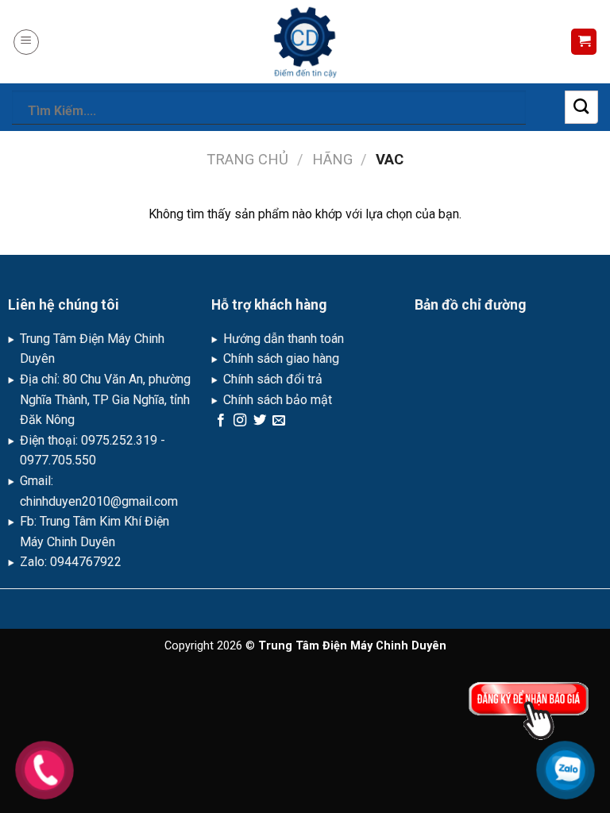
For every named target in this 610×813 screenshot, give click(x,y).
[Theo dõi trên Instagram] (240, 421)
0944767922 (86, 561)
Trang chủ (247, 159)
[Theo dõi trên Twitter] (259, 421)
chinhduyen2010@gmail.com (99, 501)
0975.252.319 (119, 440)
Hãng (332, 159)
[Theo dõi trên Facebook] (220, 421)
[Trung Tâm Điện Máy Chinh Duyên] (305, 41)
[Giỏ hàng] (583, 42)
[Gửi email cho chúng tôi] (278, 421)
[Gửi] (581, 107)
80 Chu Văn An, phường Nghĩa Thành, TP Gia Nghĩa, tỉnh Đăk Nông (105, 399)
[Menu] (26, 42)
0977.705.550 (58, 460)
